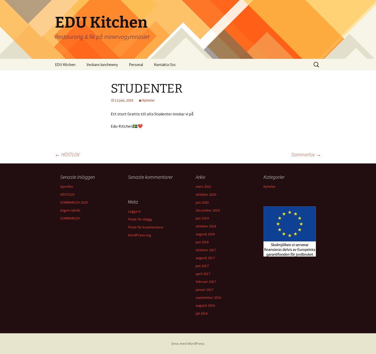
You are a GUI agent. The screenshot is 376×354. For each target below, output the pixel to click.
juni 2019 (202, 218)
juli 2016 (202, 313)
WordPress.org (139, 235)
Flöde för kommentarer (146, 227)
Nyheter (148, 100)
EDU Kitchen (65, 64)
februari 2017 (206, 281)
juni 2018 (202, 242)
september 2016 (208, 297)
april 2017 (203, 273)
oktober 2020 (206, 194)
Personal (136, 64)
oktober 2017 (206, 250)
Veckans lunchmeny (102, 64)
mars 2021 (203, 186)
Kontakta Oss (165, 64)
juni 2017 (202, 265)
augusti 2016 (205, 305)
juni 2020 (202, 202)
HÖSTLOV (67, 154)
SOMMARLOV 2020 (74, 202)
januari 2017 (205, 289)
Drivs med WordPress (188, 343)
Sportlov (66, 186)
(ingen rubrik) (70, 210)
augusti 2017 (205, 258)
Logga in (134, 211)
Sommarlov (306, 154)
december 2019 (208, 210)
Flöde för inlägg (140, 219)
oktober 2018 (206, 226)
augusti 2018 (205, 234)
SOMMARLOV (70, 218)
